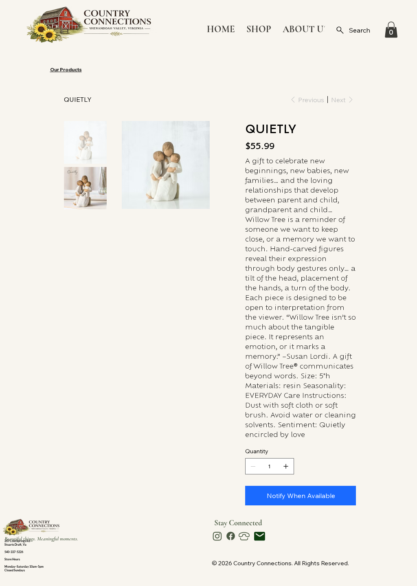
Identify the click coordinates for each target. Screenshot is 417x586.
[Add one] (286, 466)
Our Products (66, 69)
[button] (391, 29)
